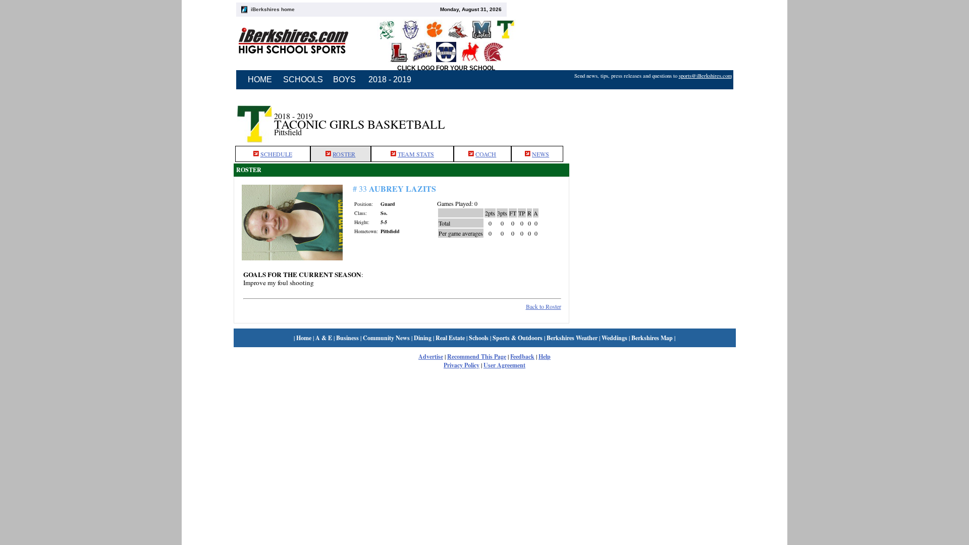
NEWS (540, 154)
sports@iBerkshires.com (705, 75)
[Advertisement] (653, 117)
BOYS (344, 79)
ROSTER (344, 154)
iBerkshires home (273, 9)
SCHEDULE (276, 154)
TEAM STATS (416, 154)
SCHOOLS (303, 79)
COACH (485, 154)
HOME (260, 79)
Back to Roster (543, 306)
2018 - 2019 (389, 79)
